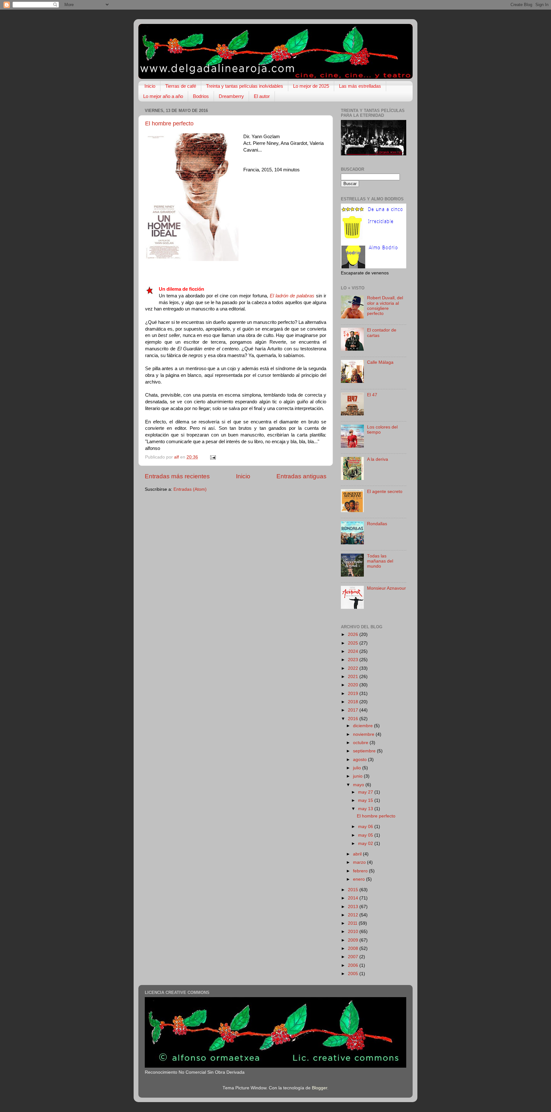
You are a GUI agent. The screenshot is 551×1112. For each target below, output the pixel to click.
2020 (353, 685)
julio (357, 767)
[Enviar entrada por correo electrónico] (212, 457)
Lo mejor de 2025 (311, 86)
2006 (353, 965)
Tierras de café (180, 86)
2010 (353, 931)
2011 (353, 923)
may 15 (366, 800)
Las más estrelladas (360, 86)
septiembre (365, 751)
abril (358, 854)
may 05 (366, 835)
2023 (353, 659)
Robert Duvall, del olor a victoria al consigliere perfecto (385, 305)
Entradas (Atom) (190, 489)
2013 (353, 906)
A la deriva (377, 459)
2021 (353, 676)
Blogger (319, 1088)
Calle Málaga (380, 362)
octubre (361, 742)
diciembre (363, 725)
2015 (353, 889)
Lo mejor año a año (163, 96)
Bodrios (201, 96)
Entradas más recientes (177, 476)
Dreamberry (231, 96)
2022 (353, 668)
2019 (353, 693)
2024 (353, 651)
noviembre (364, 734)
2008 (353, 948)
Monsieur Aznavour (386, 588)
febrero (361, 871)
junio (358, 776)
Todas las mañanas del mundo (380, 561)
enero (359, 879)
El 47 (372, 394)
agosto (360, 759)
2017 (353, 710)
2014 (353, 898)
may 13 (366, 808)
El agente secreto (384, 491)
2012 (353, 915)
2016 (353, 718)
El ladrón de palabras (292, 295)
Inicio (149, 86)
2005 (353, 973)
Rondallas (377, 523)
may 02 (366, 843)
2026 (353, 634)
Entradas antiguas (301, 476)
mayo (359, 784)
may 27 (366, 792)
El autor (262, 96)
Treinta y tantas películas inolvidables (244, 86)
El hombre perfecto (169, 123)
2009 (353, 940)
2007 (353, 956)
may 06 (366, 826)
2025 (353, 643)
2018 (353, 701)
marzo (360, 862)
